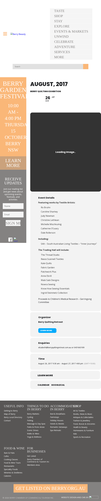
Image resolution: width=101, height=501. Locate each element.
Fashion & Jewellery (81, 420)
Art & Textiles (79, 410)
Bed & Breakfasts (57, 414)
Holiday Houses (56, 420)
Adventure (64, 47)
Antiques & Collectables (83, 417)
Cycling (30, 417)
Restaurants (9, 466)
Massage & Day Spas (36, 423)
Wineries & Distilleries (13, 472)
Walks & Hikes (33, 433)
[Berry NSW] (30, 34)
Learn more (13, 163)
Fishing (30, 420)
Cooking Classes (11, 459)
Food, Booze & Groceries (84, 424)
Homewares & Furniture (83, 430)
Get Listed (31, 456)
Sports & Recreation (81, 437)
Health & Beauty (80, 427)
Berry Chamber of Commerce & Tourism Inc (38, 460)
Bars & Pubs (9, 453)
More (59, 57)
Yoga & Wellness (34, 437)
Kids (75, 433)
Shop (58, 16)
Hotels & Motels (57, 423)
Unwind (61, 36)
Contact (7, 420)
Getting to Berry (11, 410)
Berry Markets (33, 414)
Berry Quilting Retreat (50, 322)
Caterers (7, 476)
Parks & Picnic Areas (36, 427)
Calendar (43, 385)
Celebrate (64, 42)
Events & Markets (71, 31)
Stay (58, 21)
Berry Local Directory (13, 417)
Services (62, 52)
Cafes (6, 456)
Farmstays (54, 417)
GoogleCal (58, 385)
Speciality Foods (11, 469)
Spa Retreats (55, 430)
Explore (62, 26)
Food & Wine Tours (12, 462)
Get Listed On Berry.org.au (50, 488)
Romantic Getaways (58, 427)
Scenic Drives (32, 430)
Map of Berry (9, 414)
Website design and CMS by (75, 497)
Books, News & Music (82, 414)
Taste (59, 11)
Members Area (33, 465)
